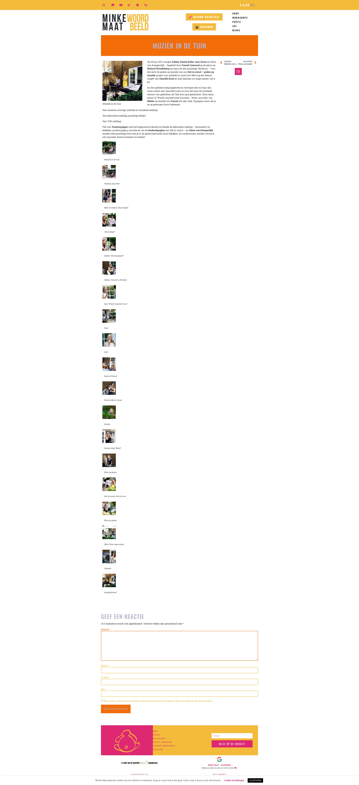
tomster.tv (222, 774)
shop (235, 13)
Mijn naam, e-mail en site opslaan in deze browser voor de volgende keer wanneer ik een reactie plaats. (158, 701)
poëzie (236, 22)
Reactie (105, 629)
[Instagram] (238, 71)
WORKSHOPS (240, 17)
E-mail (105, 677)
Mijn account (159, 738)
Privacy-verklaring (162, 742)
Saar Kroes (201, 61)
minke (236, 30)
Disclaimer (158, 749)
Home (155, 731)
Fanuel (174, 101)
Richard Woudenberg (158, 68)
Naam (105, 665)
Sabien (175, 61)
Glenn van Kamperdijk (201, 130)
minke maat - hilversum (219, 765)
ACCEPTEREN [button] (255, 780)
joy (234, 26)
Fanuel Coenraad (191, 65)
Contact (156, 735)
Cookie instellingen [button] (234, 780)
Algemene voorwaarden (164, 745)
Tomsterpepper (120, 126)
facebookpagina (156, 130)
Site (103, 689)
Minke (150, 101)
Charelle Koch (166, 78)
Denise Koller (187, 61)
